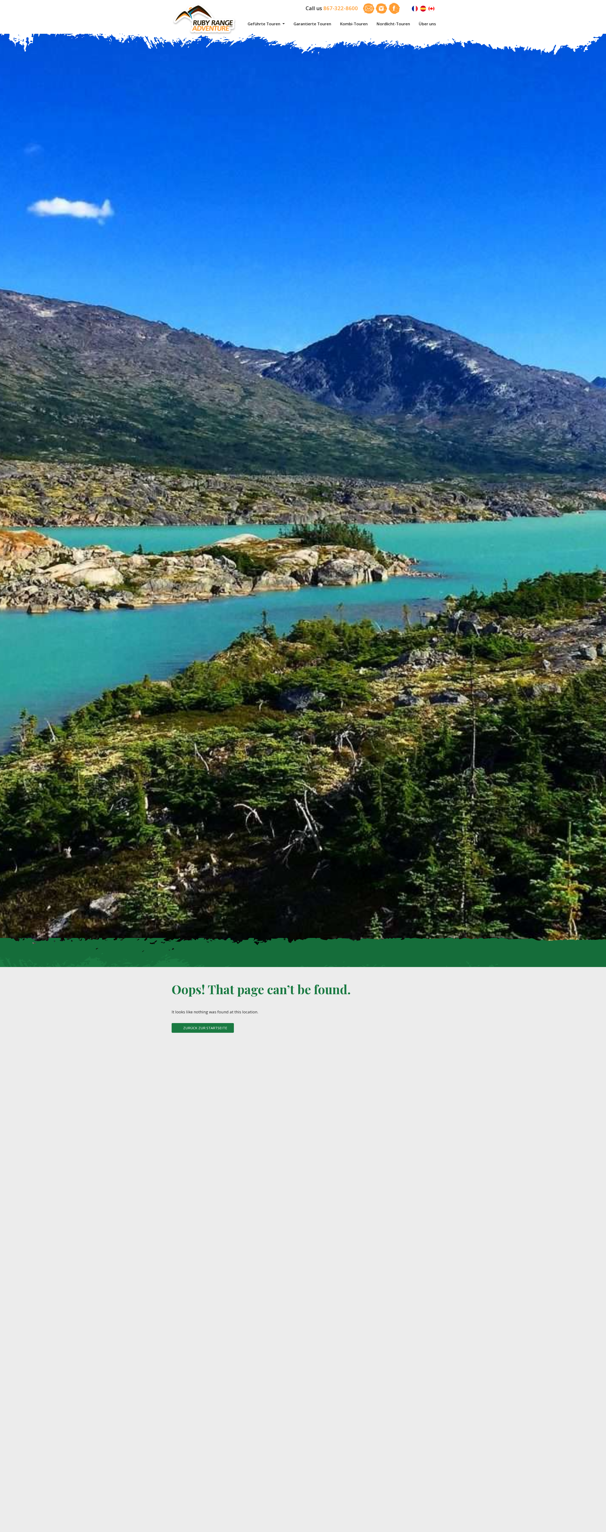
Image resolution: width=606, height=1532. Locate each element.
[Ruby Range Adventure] (204, 19)
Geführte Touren (264, 23)
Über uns (427, 23)
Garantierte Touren (312, 23)
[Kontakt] (369, 8)
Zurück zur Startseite (205, 1027)
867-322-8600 (340, 8)
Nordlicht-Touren (393, 23)
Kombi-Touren (354, 23)
